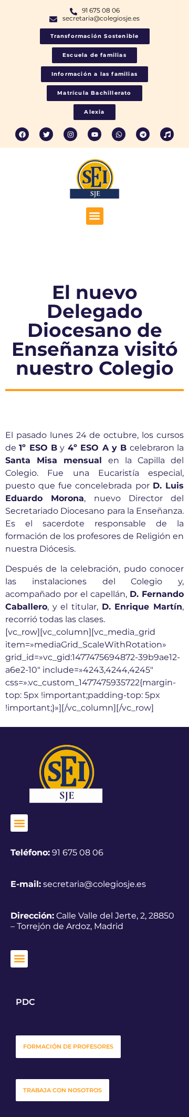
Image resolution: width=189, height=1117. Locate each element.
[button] (94, 216)
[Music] (167, 134)
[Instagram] (70, 134)
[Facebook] (22, 134)
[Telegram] (143, 134)
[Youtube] (94, 134)
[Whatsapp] (118, 134)
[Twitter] (46, 134)
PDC (25, 1002)
